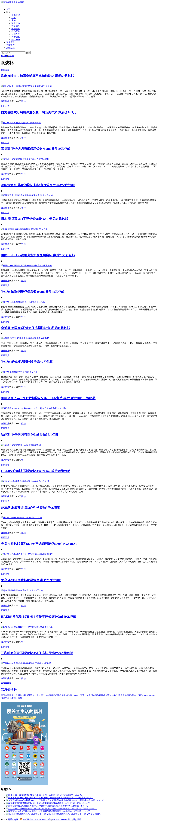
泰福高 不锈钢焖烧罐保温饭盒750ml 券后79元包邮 (35, 148)
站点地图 (77, 819)
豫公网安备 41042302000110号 (37, 819)
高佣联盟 (10, 48)
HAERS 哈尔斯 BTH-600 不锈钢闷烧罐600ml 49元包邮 (38, 616)
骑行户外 (15, 39)
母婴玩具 (15, 26)
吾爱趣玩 (10, 42)
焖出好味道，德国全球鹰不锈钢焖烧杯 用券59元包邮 (37, 76)
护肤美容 (15, 28)
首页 (8, 9)
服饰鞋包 (15, 15)
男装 (13, 20)
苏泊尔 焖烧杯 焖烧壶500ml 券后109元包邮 (30, 507)
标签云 (4, 56)
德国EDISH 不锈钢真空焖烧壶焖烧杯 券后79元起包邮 (38, 255)
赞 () (23, 101)
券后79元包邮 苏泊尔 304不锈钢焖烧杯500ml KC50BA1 (39, 543)
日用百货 (15, 34)
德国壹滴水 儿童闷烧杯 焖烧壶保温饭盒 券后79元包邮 (38, 185)
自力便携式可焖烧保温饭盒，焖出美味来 (38, 112)
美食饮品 (15, 37)
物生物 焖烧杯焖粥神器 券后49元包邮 (27, 361)
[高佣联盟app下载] (24, 784)
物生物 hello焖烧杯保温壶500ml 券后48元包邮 (32, 291)
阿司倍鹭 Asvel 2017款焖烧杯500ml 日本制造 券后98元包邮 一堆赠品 (48, 398)
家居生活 (15, 23)
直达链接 (5, 101)
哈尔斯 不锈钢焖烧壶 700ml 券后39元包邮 (30, 434)
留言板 (11, 56)
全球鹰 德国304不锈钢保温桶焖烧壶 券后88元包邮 (35, 328)
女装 (13, 18)
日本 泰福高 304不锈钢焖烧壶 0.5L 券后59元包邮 (34, 218)
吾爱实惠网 (19, 2)
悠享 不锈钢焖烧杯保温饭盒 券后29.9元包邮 (31, 580)
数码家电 (15, 31)
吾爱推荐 (10, 45)
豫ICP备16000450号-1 (62, 819)
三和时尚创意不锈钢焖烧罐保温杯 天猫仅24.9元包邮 (37, 653)
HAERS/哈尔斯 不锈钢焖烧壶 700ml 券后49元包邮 (35, 471)
